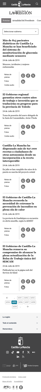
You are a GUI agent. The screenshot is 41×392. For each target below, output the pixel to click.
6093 (33, 298)
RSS (23, 356)
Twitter (28, 352)
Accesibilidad (18, 381)
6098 (33, 302)
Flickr (33, 352)
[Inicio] (20, 342)
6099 (15, 307)
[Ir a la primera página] (9, 298)
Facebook (23, 352)
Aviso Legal (22, 377)
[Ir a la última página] (26, 306)
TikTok (12, 352)
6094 (8, 302)
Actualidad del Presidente (23, 20)
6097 (27, 302)
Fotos (6, 81)
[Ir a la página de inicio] (20, 4)
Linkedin (18, 356)
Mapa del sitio (7, 381)
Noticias (6, 20)
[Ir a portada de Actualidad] (20, 13)
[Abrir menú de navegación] (4, 3)
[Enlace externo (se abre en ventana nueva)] (17, 387)
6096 (21, 302)
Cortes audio (9, 85)
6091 (20, 298)
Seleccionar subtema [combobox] (12, 31)
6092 (26, 298)
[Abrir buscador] (37, 3)
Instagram (7, 352)
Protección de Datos (9, 377)
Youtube (18, 352)
